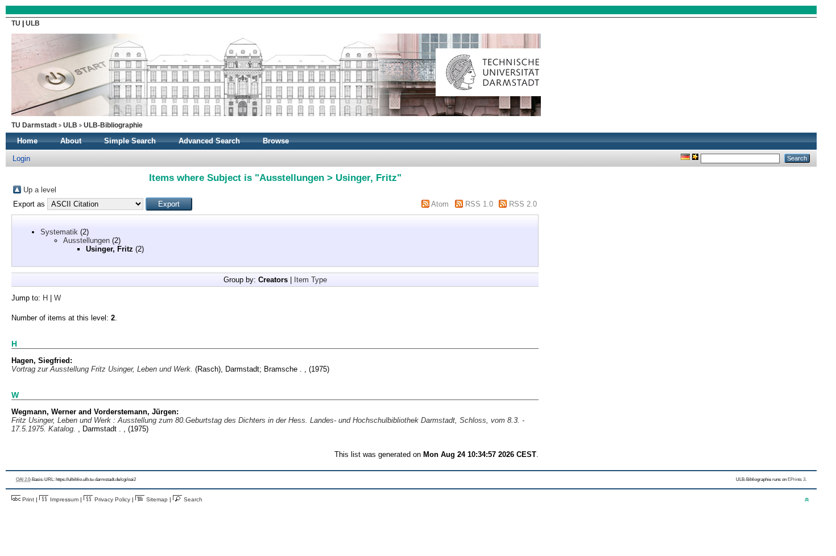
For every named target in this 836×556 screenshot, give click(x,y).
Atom (440, 204)
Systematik (59, 232)
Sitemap (156, 499)
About (70, 141)
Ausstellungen (86, 240)
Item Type (310, 279)
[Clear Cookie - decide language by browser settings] (695, 158)
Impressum (63, 499)
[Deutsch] (685, 158)
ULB (33, 23)
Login (21, 158)
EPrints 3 (796, 479)
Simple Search (130, 141)
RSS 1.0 (479, 204)
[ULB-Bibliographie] (276, 119)
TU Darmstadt (34, 125)
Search (192, 499)
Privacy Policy (111, 499)
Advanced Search (209, 141)
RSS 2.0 (523, 204)
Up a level (39, 190)
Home (27, 141)
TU (16, 23)
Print (27, 499)
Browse (276, 141)
